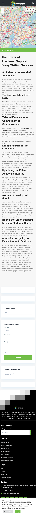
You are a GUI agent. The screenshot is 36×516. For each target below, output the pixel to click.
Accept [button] (17, 511)
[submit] (30, 432)
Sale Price (6, 327)
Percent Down (7, 334)
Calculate (18, 357)
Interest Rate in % (8, 349)
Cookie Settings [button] (8, 511)
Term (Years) (7, 342)
